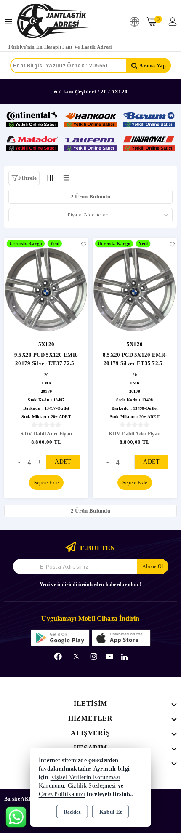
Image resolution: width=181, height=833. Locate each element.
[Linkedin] (124, 657)
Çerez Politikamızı (62, 794)
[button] (24, 178)
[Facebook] (58, 656)
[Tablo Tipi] (66, 177)
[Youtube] (109, 656)
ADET (63, 462)
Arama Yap (152, 66)
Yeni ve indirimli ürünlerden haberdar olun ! (90, 584)
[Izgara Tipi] (50, 177)
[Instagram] (93, 656)
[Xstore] (53, 21)
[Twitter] (76, 656)
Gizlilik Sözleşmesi (92, 785)
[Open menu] (10, 21)
